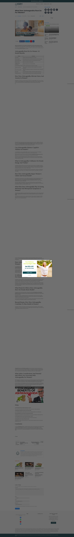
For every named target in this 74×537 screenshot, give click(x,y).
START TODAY (29, 272)
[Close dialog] (51, 261)
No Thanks (29, 275)
